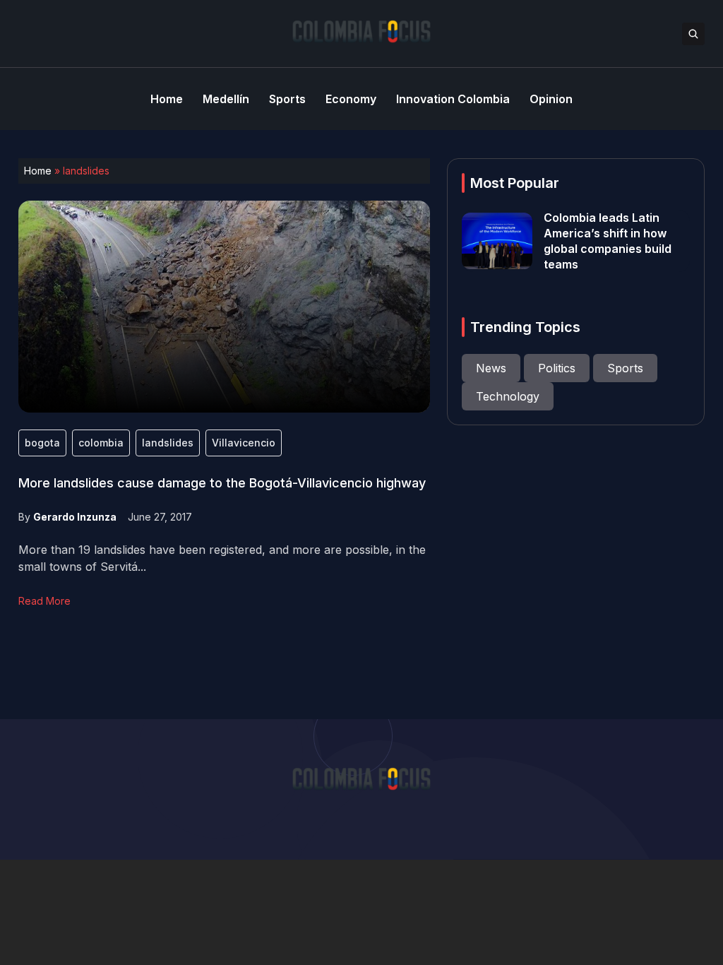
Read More (44, 601)
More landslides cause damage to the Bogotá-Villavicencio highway (222, 482)
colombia (101, 443)
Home (38, 171)
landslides (167, 443)
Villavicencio (243, 443)
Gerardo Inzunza (74, 517)
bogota (42, 443)
